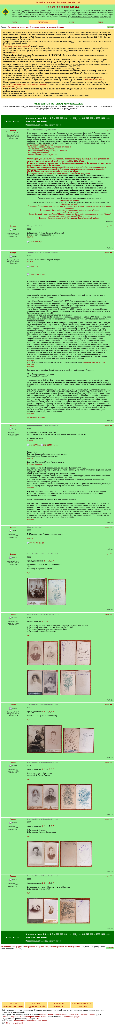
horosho (59, 125)
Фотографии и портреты (17, 27)
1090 (103, 118)
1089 (98, 118)
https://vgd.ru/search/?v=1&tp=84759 (68, 161)
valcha (39, 125)
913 (79, 118)
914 (83, 118)
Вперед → (17, 122)
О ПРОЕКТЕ (13, 1003)
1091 (108, 118)
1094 (38, 122)
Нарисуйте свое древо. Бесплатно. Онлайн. (55, 2)
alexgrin (52, 125)
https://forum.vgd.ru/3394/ (69, 200)
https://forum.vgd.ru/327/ (14, 86)
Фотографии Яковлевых (36, 417)
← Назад (7, 122)
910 (65, 118)
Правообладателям (14, 1023)
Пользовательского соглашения (52, 1014)
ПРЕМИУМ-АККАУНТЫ (13, 1007)
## (111, 130)
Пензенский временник (36, 464)
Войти (71, 22)
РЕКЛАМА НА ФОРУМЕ (82, 1003)
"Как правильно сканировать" (16, 46)
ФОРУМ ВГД (82, 1007)
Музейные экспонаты (69, 212)
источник (30, 360)
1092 (28, 122)
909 (61, 118)
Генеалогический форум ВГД (62, 7)
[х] (79, 2)
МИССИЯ (36, 1003)
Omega (13, 226)
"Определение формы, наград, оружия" (28, 84)
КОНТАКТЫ (59, 1003)
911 (70, 118)
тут (28, 573)
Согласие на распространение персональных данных (24, 1016)
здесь (14, 53)
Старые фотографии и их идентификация (46, 27)
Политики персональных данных (81, 1014)
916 (91, 118)
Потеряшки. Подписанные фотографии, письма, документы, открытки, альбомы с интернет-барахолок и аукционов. (69, 207)
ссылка (30, 237)
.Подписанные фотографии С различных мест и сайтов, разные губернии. (69, 210)
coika (45, 125)
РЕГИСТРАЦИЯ (43, 22)
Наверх (106, 130)
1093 (33, 122)
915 (87, 118)
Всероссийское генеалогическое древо (30, 1021)
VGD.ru (14, 22)
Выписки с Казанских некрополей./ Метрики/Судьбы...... (69, 218)
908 (57, 118)
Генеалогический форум (11, 947)
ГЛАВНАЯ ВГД (59, 1007)
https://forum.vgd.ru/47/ (69, 204)
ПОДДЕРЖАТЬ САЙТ (36, 1007)
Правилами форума (72, 1016)
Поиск (100, 22)
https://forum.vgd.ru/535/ (94, 80)
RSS (38, 1019)
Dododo (13, 554)
